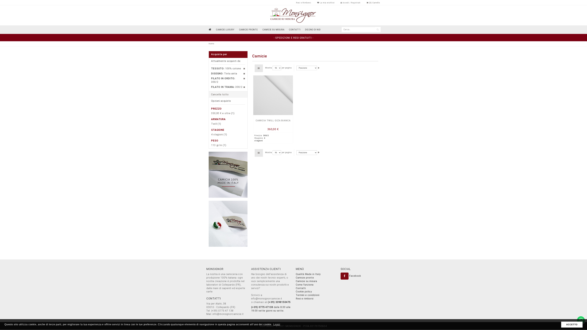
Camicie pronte (248, 29)
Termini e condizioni (307, 295)
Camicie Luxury (225, 29)
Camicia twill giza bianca (273, 120)
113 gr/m (216, 145)
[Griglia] (259, 68)
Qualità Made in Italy (308, 274)
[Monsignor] (293, 15)
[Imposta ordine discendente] (318, 68)
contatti (294, 29)
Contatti (301, 288)
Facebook (355, 275)
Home (211, 44)
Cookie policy (304, 291)
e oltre (220, 113)
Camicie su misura (273, 29)
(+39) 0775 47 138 (222, 310)
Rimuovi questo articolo (242, 69)
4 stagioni (217, 134)
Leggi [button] (276, 324)
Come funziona (305, 284)
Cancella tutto (220, 94)
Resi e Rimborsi (303, 3)
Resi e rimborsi (305, 298)
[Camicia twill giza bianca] (273, 95)
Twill (214, 123)
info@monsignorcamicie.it (228, 314)
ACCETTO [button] (572, 324)
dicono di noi (313, 29)
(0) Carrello (374, 3)
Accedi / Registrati (351, 3)
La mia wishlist (326, 3)
